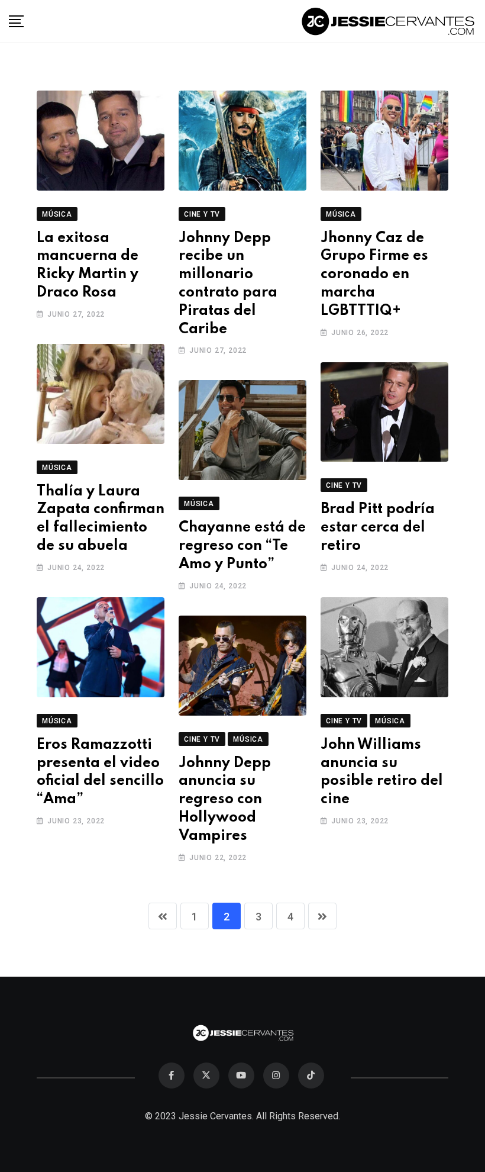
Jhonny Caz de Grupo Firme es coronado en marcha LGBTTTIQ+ (374, 274)
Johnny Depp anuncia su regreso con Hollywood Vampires (225, 799)
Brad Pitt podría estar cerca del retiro (378, 527)
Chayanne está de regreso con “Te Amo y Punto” (242, 546)
